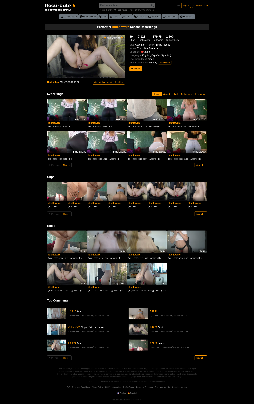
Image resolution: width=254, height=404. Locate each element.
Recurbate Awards (162, 387)
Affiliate (155, 16)
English (123, 393)
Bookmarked (186, 94)
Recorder (171, 16)
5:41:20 (153, 311)
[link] (97, 311)
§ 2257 (107, 387)
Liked (175, 94)
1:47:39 (153, 327)
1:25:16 (72, 311)
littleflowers (86, 316)
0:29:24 (72, 343)
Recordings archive (179, 387)
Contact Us (116, 387)
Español (133, 393)
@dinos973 (74, 327)
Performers (89, 16)
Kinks (127, 16)
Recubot (188, 16)
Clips (116, 16)
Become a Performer (144, 387)
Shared (141, 16)
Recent (156, 94)
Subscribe (135, 68)
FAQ (68, 387)
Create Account (201, 5)
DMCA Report (128, 387)
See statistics (165, 63)
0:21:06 (153, 343)
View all (200, 165)
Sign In (186, 5)
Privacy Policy (97, 387)
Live (104, 16)
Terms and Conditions (81, 387)
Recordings (70, 16)
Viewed (166, 94)
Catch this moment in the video (108, 82)
